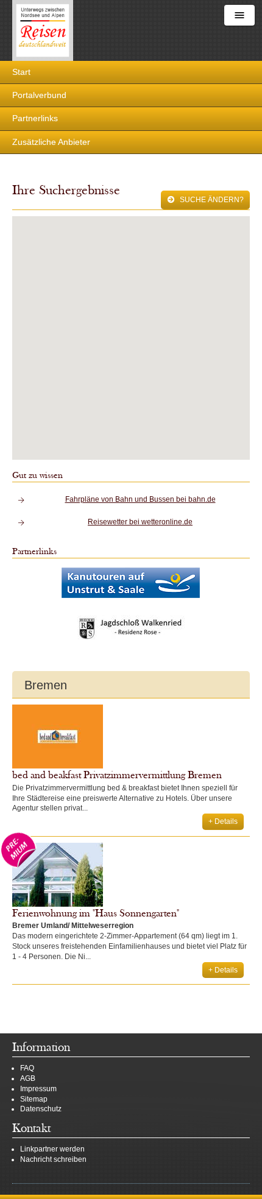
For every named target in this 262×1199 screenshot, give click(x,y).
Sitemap (34, 1099)
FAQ (27, 1068)
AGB (27, 1078)
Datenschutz (41, 1109)
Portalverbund (39, 95)
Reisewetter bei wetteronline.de (140, 522)
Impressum (38, 1089)
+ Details (223, 821)
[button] (132, 328)
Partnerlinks (35, 118)
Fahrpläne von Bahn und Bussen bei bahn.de (140, 499)
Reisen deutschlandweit (42, 30)
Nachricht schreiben (53, 1159)
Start (21, 72)
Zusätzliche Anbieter (51, 142)
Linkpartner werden (52, 1149)
